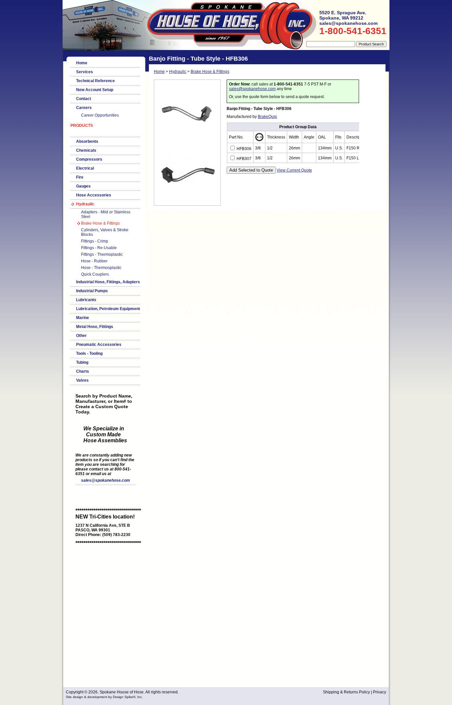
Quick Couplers (95, 274)
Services (84, 72)
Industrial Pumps (92, 291)
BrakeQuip (267, 116)
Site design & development (86, 697)
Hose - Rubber (94, 261)
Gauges (83, 186)
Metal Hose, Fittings (94, 326)
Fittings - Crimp (94, 241)
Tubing (82, 362)
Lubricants (86, 300)
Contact (83, 98)
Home (81, 63)
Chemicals (86, 150)
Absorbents (87, 141)
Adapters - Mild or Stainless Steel (105, 214)
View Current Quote (294, 170)
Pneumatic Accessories (98, 344)
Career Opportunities (100, 115)
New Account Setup (94, 89)
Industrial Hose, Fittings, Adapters (108, 282)
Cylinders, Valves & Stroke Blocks (104, 232)
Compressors (89, 159)
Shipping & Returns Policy (346, 692)
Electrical (85, 168)
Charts (82, 371)
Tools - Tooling (89, 353)
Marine (82, 317)
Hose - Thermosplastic (101, 267)
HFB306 (243, 148)
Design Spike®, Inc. (128, 697)
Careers (84, 107)
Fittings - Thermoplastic (102, 254)
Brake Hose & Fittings (100, 223)
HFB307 (243, 158)
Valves (82, 380)
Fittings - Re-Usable (99, 247)
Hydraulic (85, 204)
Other (81, 335)
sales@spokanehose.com (105, 480)
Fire (79, 177)
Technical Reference (95, 81)
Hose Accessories (93, 195)
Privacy (379, 692)
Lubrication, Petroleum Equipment (108, 308)
